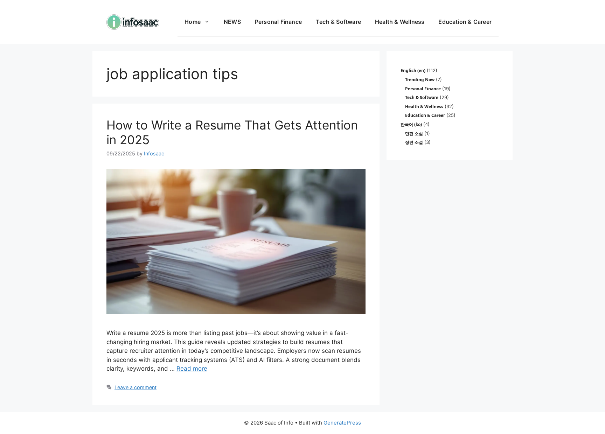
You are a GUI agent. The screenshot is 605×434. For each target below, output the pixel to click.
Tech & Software (338, 21)
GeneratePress (342, 422)
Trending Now (419, 80)
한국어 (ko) (411, 124)
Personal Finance (278, 21)
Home (193, 21)
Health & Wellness (399, 21)
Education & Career (465, 21)
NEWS (232, 21)
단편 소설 (414, 133)
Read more (191, 368)
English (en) (413, 71)
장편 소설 (414, 142)
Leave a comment (135, 387)
